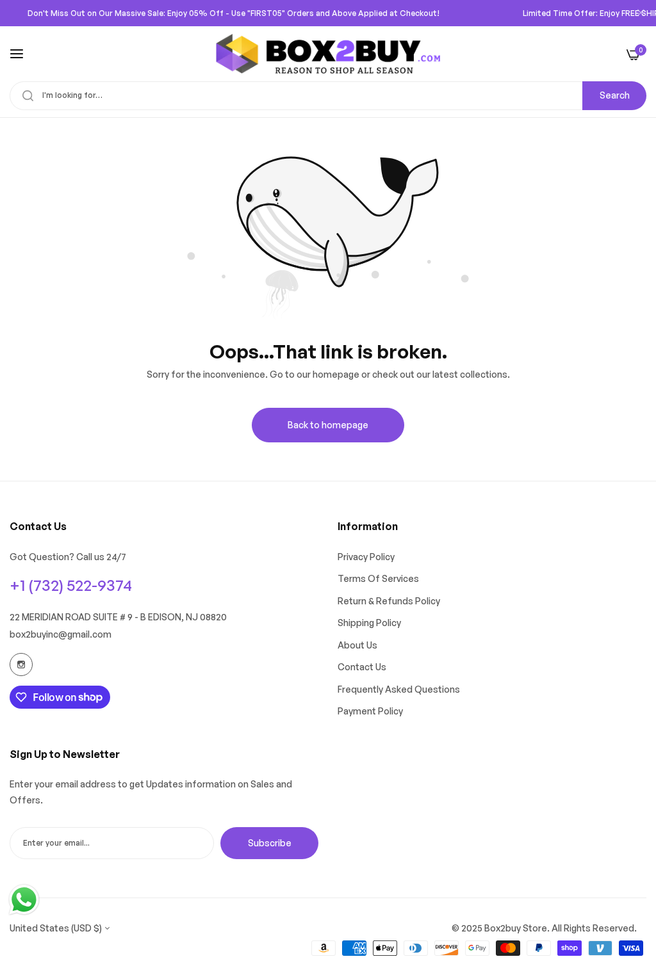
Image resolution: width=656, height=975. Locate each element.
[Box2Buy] (328, 53)
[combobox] (328, 95)
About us (357, 645)
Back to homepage (328, 424)
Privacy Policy (366, 556)
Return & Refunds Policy (389, 600)
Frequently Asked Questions (399, 689)
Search (615, 95)
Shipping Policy (369, 622)
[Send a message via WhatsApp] (24, 899)
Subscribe (269, 842)
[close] (640, 13)
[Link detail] (21, 664)
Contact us (362, 666)
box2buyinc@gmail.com (60, 634)
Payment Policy (370, 710)
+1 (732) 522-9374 (71, 585)
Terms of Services (378, 578)
